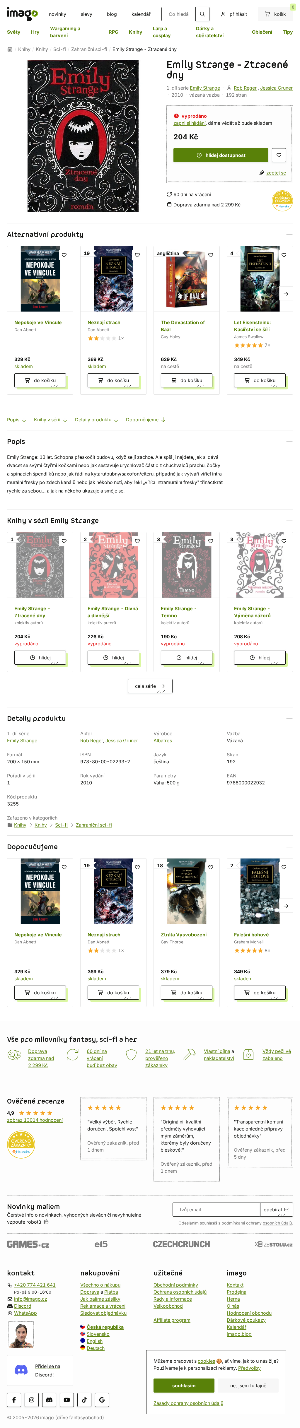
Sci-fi (59, 49)
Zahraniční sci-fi (89, 49)
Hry (35, 32)
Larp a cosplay (162, 31)
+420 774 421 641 (35, 1284)
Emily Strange (205, 88)
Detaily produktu (93, 420)
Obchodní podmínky (176, 1284)
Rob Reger (245, 88)
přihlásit (238, 14)
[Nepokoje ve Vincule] (40, 320)
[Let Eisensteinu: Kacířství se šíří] (260, 320)
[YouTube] (67, 1400)
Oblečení (262, 32)
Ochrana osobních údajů (180, 1291)
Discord (22, 1306)
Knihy (135, 32)
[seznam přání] (279, 155)
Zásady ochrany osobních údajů (188, 1403)
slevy (86, 14)
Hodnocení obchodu (249, 1313)
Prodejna (236, 1291)
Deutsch (96, 1348)
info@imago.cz (30, 1299)
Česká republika (105, 1327)
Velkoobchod (168, 1306)
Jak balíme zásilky (100, 1299)
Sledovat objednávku (103, 1313)
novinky (57, 14)
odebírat (273, 1209)
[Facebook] (14, 1400)
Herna (233, 1299)
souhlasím (184, 1385)
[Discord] (49, 1400)
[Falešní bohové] (260, 932)
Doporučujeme (142, 420)
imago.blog (239, 1334)
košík (283, 12)
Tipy (288, 32)
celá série (145, 686)
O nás (233, 1306)
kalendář (141, 14)
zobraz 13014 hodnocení (35, 1120)
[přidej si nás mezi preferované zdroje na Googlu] (102, 1400)
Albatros (163, 740)
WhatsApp (25, 1313)
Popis (13, 420)
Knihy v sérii (47, 420)
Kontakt (235, 1284)
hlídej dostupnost (226, 155)
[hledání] (202, 14)
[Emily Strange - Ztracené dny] (40, 602)
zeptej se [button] (276, 173)
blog (112, 14)
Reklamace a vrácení (102, 1306)
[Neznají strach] (113, 320)
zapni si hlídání (189, 123)
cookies (206, 1361)
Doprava (89, 1291)
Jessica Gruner (276, 88)
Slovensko (98, 1334)
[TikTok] (84, 1400)
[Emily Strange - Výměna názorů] (260, 602)
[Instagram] (32, 1400)
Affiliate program (172, 1320)
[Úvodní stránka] (10, 49)
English (95, 1341)
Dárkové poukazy (246, 1320)
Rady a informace (173, 1299)
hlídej (45, 658)
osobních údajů (277, 1223)
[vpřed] (286, 293)
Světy (14, 32)
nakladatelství (219, 1058)
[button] (150, 234)
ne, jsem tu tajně (248, 1385)
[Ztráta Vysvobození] (186, 932)
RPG (113, 32)
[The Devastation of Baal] (186, 320)
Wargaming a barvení (65, 31)
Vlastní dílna (217, 1051)
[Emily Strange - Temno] (186, 602)
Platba (111, 1291)
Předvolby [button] (249, 1368)
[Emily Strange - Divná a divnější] (113, 602)
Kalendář (236, 1327)
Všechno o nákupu (100, 1284)
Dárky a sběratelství (210, 31)
